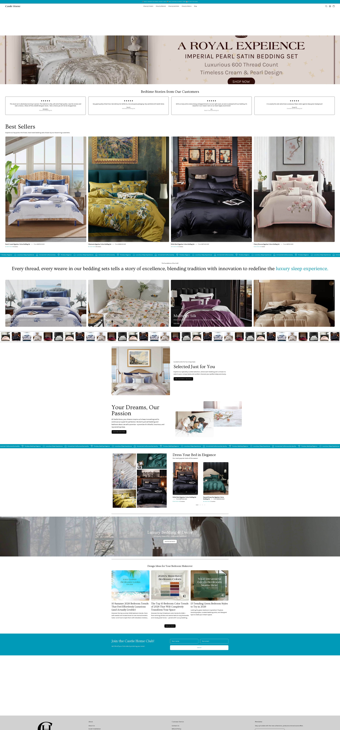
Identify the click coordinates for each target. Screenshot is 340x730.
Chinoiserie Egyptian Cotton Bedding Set (99, 244)
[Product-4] (122, 497)
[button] (173, 6)
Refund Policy (176, 729)
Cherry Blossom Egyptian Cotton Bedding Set (267, 244)
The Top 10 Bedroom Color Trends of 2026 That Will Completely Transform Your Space (169, 606)
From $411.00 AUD (288, 244)
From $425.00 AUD (39, 244)
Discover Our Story (119, 431)
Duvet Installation (95, 729)
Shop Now (11, 323)
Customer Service (178, 722)
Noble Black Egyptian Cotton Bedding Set (182, 244)
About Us (92, 726)
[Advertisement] (170, 22)
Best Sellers (20, 127)
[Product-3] (122, 472)
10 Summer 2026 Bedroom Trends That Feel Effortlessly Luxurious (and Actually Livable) (130, 606)
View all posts (170, 626)
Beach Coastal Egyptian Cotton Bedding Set (17, 244)
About (91, 722)
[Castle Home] (12, 6)
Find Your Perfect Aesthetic (183, 378)
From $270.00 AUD (203, 244)
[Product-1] (150, 486)
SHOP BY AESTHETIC (170, 541)
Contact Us (175, 726)
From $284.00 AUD (120, 244)
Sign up (199, 647)
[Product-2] (150, 458)
